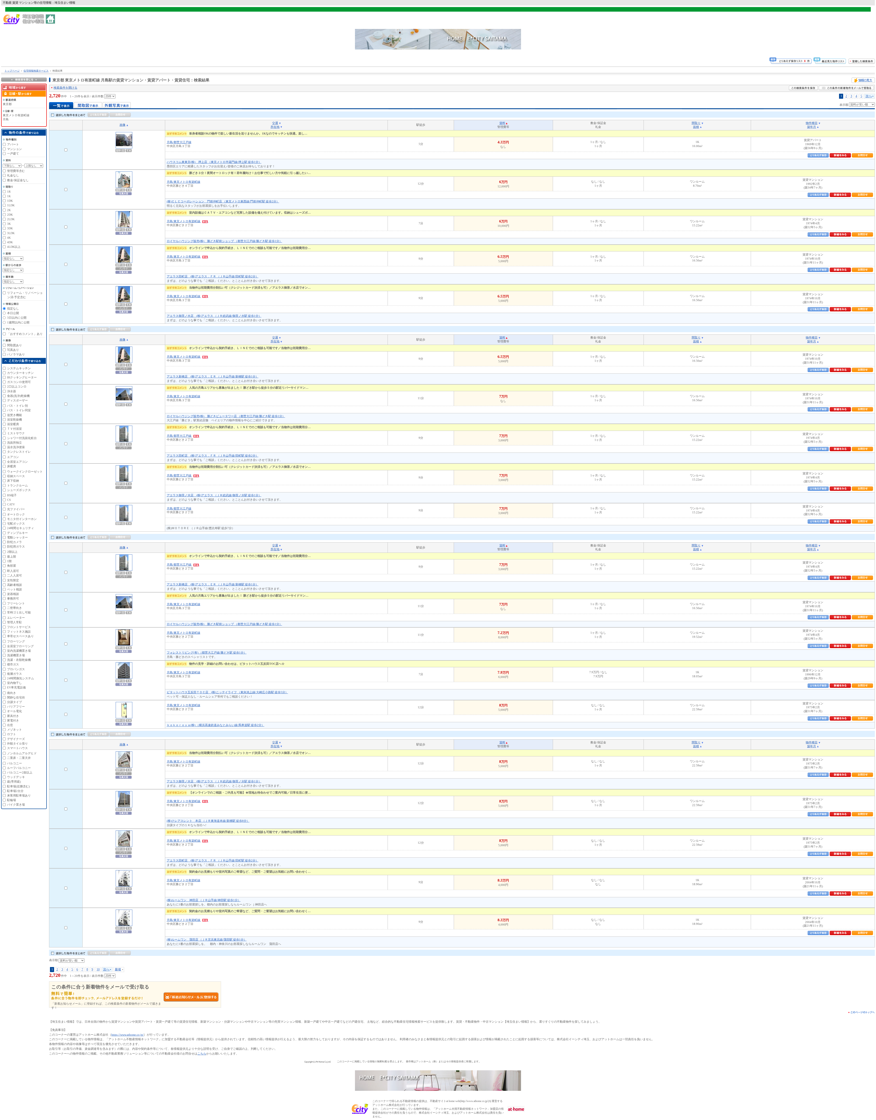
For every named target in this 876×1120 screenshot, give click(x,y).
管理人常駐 (14, 622)
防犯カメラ (14, 542)
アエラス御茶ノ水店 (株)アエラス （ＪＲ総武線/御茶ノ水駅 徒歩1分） (214, 316)
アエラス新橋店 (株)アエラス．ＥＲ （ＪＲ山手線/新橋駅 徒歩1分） (212, 376)
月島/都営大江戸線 (179, 142)
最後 (118, 969)
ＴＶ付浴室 (14, 428)
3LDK (11, 233)
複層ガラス (14, 673)
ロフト (11, 734)
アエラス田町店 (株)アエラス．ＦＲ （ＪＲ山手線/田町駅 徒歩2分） (212, 276)
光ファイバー (16, 509)
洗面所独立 (14, 442)
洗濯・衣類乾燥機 (19, 660)
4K (9, 237)
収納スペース (16, 476)
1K (9, 196)
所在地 (275, 127)
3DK (10, 228)
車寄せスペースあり (20, 636)
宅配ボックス (16, 523)
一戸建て (13, 153)
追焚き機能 (14, 415)
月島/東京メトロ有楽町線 (183, 182)
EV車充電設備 (16, 687)
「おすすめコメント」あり (25, 334)
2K (9, 210)
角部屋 (11, 565)
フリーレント (16, 603)
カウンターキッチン (20, 373)
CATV (11, 504)
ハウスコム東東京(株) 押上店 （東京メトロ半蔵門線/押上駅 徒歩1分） (214, 162)
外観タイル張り (17, 743)
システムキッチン (19, 368)
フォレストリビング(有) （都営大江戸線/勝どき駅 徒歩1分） (207, 652)
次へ (869, 96)
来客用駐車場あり (19, 795)
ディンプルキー (17, 533)
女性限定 (13, 580)
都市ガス (13, 664)
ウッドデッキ (16, 777)
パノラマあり (16, 354)
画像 (122, 125)
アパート (13, 144)
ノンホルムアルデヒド (22, 753)
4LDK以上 (14, 246)
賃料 (502, 123)
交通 (275, 123)
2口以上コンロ (16, 386)
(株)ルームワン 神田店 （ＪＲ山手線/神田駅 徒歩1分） (204, 900)
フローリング (16, 641)
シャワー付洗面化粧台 (22, 438)
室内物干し (14, 683)
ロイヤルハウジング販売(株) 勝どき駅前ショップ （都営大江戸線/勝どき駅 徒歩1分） (224, 241)
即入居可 (13, 571)
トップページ (12, 70)
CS (9, 500)
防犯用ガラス (16, 546)
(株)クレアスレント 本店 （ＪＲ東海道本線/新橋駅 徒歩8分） (208, 821)
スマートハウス (17, 748)
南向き (11, 693)
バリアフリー (16, 706)
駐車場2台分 (15, 791)
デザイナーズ (16, 739)
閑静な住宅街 (16, 697)
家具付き (13, 716)
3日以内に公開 (16, 317)
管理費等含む (16, 171)
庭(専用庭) (14, 781)
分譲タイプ (14, 702)
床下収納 (13, 480)
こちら (201, 1053)
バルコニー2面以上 (19, 772)
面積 (696, 127)
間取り (696, 123)
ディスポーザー (17, 400)
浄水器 (11, 391)
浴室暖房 (13, 424)
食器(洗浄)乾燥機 (18, 396)
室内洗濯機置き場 (19, 650)
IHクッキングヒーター (22, 377)
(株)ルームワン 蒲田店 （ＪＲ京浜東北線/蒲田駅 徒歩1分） (207, 939)
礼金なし (13, 175)
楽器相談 (13, 594)
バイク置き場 (16, 804)
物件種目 (812, 123)
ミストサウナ (16, 433)
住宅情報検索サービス (36, 70)
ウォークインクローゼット (25, 471)
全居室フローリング (20, 646)
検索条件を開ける (65, 87)
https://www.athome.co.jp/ (127, 1034)
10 (98, 969)
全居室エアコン (17, 461)
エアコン (13, 457)
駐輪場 (11, 800)
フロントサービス (19, 627)
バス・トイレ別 (17, 405)
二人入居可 (14, 575)
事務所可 (13, 598)
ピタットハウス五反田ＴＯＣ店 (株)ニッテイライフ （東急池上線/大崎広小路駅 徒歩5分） (227, 692)
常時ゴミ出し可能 (19, 612)
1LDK (11, 205)
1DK (10, 200)
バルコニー (14, 763)
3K (9, 223)
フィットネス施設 (19, 631)
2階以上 (12, 552)
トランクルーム (17, 485)
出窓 (10, 725)
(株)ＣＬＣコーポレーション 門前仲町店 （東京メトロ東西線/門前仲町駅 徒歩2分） (223, 201)
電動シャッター (17, 537)
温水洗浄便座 (16, 447)
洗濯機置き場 (16, 655)
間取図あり (14, 345)
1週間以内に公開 (18, 322)
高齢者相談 (14, 585)
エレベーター (16, 617)
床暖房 (11, 466)
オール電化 (14, 711)
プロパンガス (16, 669)
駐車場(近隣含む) (18, 786)
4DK (10, 242)
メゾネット (14, 729)
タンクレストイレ (19, 451)
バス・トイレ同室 (19, 410)
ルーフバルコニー (19, 768)
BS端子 (12, 495)
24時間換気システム (20, 678)
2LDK (11, 219)
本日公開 (13, 313)
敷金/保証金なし (18, 180)
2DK (10, 214)
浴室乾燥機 (14, 419)
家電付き (13, 720)
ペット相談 (14, 589)
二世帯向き (14, 608)
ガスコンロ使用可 (19, 382)
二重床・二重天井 (19, 758)
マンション (14, 149)
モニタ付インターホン (22, 519)
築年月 (811, 127)
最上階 (11, 556)
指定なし (13, 308)
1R (9, 191)
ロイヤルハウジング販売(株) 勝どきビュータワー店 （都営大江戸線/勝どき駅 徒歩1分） (226, 416)
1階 (9, 561)
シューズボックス (19, 490)
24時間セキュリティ (20, 528)
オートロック (16, 514)
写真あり (13, 350)
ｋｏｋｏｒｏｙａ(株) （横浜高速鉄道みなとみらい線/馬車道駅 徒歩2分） (215, 725)
